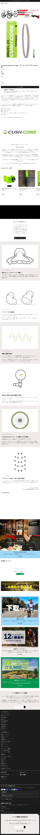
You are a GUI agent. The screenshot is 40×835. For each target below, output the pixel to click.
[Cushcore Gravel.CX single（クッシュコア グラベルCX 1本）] (7, 506)
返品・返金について (4, 765)
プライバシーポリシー (5, 767)
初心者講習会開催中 (4, 721)
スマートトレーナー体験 (5, 751)
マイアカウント (3, 729)
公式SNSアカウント (4, 728)
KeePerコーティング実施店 (5, 748)
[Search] (38, 6)
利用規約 (2, 760)
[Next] (37, 18)
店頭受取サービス (4, 739)
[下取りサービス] (20, 607)
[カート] (36, 3)
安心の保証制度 (3, 717)
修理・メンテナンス (4, 744)
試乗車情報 (3, 737)
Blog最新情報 (3, 726)
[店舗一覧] (20, 527)
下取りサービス (3, 743)
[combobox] (20, 6)
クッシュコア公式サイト (34, 487)
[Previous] (35, 18)
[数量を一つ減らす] (2, 79)
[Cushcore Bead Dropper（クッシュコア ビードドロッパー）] (26, 183)
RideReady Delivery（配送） (6, 741)
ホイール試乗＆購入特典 (5, 750)
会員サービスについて (5, 715)
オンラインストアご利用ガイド (6, 756)
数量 (2, 76)
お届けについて (3, 761)
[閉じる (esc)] (39, 814)
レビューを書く (20, 574)
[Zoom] (38, 58)
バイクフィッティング (5, 746)
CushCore (3, 168)
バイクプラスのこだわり (5, 714)
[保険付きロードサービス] (20, 668)
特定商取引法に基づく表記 (5, 768)
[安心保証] (20, 543)
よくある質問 (3, 758)
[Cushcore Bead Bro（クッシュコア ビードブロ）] (9, 183)
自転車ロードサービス (5, 736)
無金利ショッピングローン (5, 734)
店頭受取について (4, 763)
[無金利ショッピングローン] (20, 637)
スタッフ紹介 (3, 722)
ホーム (2, 61)
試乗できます (3, 719)
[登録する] (24, 827)
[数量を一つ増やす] (6, 79)
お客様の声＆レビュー (5, 724)
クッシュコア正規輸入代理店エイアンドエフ (30, 489)
